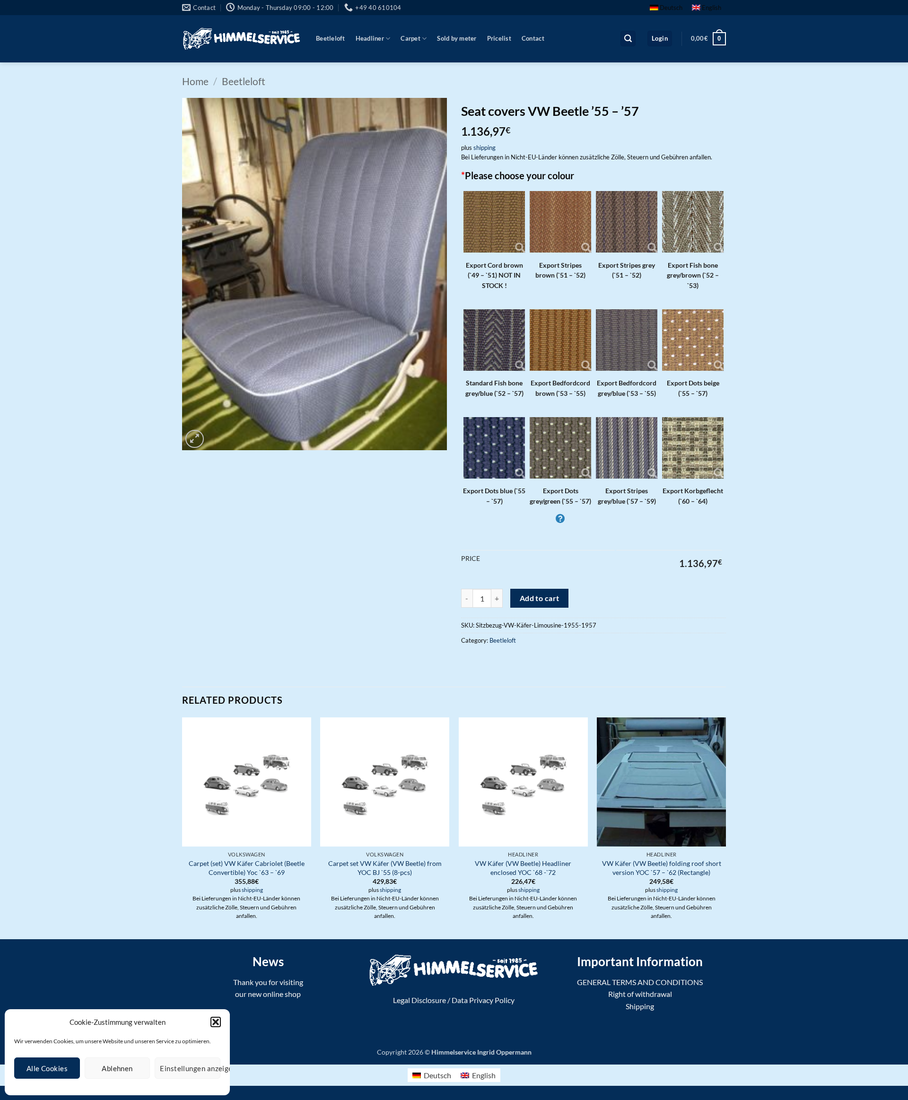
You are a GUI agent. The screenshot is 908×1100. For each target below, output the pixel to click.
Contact (533, 38)
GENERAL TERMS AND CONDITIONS (640, 982)
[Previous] (182, 827)
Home (195, 81)
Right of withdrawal (640, 993)
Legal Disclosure (419, 999)
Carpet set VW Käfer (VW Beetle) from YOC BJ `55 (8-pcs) (385, 867)
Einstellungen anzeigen (190, 1068)
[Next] (725, 827)
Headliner (370, 38)
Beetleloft (330, 38)
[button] (215, 1022)
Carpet (410, 38)
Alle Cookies (47, 1068)
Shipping (640, 1006)
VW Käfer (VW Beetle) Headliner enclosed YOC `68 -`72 (523, 867)
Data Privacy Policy (483, 999)
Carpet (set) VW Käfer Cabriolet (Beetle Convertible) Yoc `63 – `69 (247, 867)
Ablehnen (117, 1068)
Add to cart (539, 598)
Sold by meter (456, 38)
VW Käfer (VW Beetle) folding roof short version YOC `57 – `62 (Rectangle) (661, 867)
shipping (484, 147)
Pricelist (499, 38)
